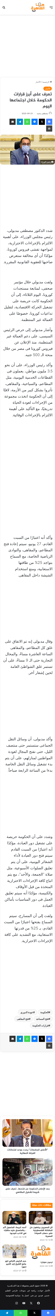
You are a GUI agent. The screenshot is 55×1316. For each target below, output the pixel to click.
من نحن (33, 1295)
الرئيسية (46, 82)
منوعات (22, 1290)
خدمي (46, 1295)
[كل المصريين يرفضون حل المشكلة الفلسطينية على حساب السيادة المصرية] (41, 1217)
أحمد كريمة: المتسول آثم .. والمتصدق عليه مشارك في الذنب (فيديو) (14, 1230)
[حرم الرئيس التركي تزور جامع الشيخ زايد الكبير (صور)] (14, 1251)
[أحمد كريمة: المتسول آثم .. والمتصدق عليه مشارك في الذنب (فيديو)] (14, 1217)
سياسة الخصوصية (13, 1295)
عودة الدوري (26, 1012)
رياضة (33, 1290)
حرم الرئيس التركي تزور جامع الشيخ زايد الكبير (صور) (15, 1264)
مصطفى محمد (42, 113)
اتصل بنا (25, 1295)
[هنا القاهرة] (38, 7)
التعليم (8, 1290)
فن (28, 1290)
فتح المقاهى (23, 1018)
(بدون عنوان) (47, 1262)
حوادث (40, 1290)
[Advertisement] (27, 45)
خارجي (15, 1290)
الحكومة (44, 1012)
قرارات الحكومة (40, 1025)
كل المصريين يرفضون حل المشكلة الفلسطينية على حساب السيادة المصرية (41, 1232)
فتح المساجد (42, 1018)
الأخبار (38, 82)
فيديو (40, 1295)
